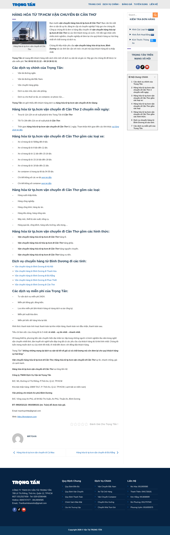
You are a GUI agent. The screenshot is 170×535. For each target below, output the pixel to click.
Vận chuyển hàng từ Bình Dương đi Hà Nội (34, 266)
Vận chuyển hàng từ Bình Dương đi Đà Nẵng (35, 275)
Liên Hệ (154, 4)
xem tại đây (46, 177)
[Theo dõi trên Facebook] (138, 67)
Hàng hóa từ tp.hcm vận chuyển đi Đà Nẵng (95, 452)
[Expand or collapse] (154, 77)
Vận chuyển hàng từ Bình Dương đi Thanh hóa (36, 271)
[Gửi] (155, 14)
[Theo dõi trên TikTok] (142, 67)
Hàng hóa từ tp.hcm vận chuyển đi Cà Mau (35, 452)
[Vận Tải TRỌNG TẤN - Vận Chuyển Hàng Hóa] (24, 4)
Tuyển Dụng (141, 4)
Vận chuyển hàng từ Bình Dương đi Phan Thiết (36, 280)
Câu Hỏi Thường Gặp (73, 507)
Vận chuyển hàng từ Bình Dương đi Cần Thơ (35, 284)
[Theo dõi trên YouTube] (147, 67)
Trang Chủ (94, 4)
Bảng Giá (127, 4)
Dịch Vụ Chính (110, 4)
